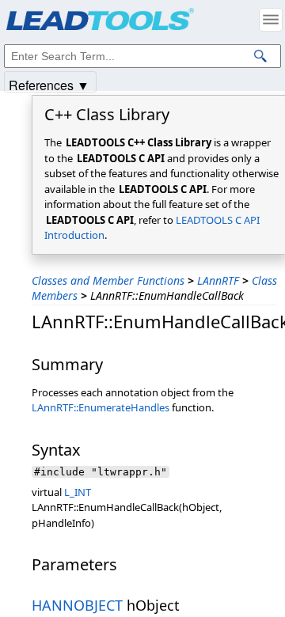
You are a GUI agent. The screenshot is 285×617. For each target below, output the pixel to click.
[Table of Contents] (271, 20)
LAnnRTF (218, 280)
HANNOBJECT (77, 605)
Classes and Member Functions (108, 280)
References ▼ (49, 84)
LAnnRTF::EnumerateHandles (100, 407)
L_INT (77, 492)
